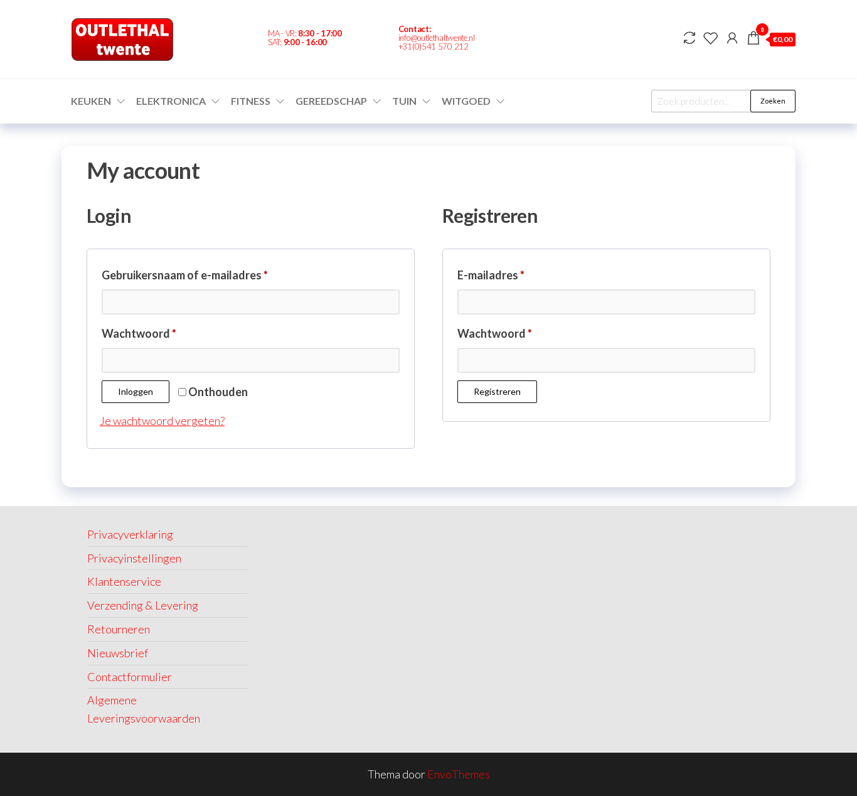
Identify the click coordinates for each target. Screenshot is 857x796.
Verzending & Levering (142, 605)
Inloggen (135, 391)
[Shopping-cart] (534, 39)
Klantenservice (124, 581)
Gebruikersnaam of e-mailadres (203, 273)
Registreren (497, 391)
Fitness (250, 101)
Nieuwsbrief (117, 653)
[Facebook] (512, 39)
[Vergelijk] (689, 38)
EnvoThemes (458, 774)
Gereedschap (331, 101)
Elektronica (171, 101)
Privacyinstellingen (134, 558)
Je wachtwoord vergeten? (162, 421)
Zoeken (772, 101)
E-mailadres (509, 273)
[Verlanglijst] (711, 38)
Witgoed (466, 101)
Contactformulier (129, 677)
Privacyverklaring (130, 534)
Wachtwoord (157, 331)
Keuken (91, 101)
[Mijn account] (732, 38)
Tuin (404, 101)
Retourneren (118, 629)
